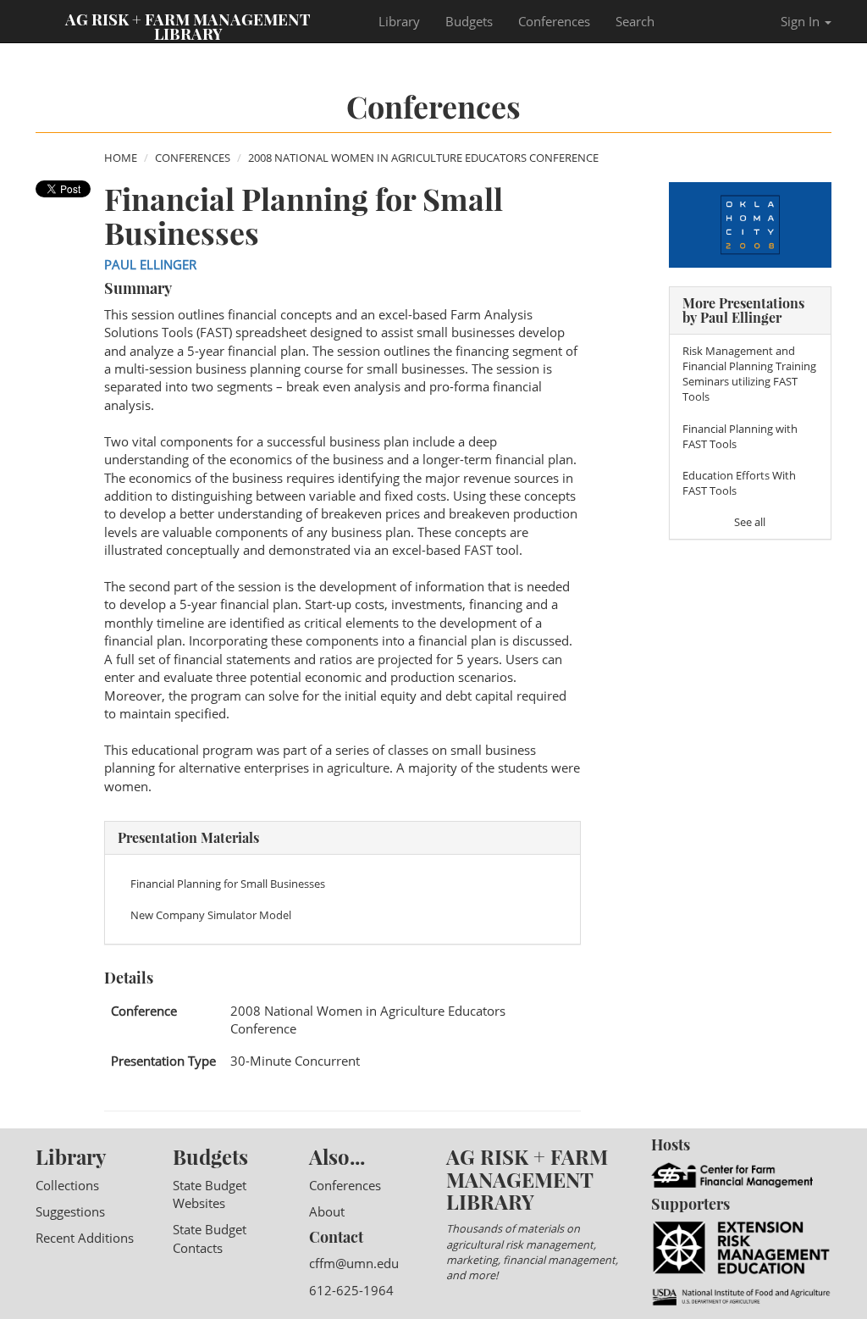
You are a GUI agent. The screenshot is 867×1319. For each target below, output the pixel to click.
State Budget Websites (209, 1194)
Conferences (554, 21)
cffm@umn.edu (354, 1263)
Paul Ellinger (150, 264)
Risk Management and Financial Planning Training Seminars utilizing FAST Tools (749, 374)
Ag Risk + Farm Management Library (188, 25)
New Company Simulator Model (210, 915)
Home (120, 157)
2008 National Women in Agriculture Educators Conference (423, 157)
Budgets (469, 21)
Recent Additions (85, 1237)
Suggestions (70, 1211)
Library (399, 21)
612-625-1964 (351, 1290)
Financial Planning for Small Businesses (227, 883)
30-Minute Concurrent (295, 1060)
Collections (67, 1185)
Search (635, 21)
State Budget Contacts (209, 1238)
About (327, 1211)
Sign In (802, 21)
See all (749, 521)
